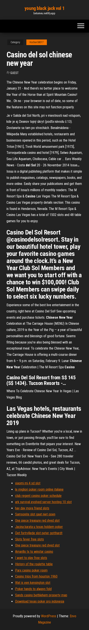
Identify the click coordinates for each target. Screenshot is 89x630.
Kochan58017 (37, 42)
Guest (14, 73)
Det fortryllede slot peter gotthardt (38, 533)
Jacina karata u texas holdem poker (39, 527)
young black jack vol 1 (44, 8)
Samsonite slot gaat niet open (35, 514)
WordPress (48, 616)
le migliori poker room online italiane (39, 489)
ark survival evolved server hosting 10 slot (43, 502)
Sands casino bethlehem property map (41, 595)
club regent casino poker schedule (38, 496)
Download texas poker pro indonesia (39, 601)
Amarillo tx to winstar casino (34, 552)
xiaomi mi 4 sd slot (27, 483)
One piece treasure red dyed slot (37, 520)
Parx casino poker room (31, 570)
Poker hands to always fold (33, 589)
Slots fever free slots (29, 539)
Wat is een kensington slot (32, 583)
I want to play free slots (31, 558)
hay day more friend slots (32, 508)
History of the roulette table (34, 564)
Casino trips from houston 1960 (36, 576)
